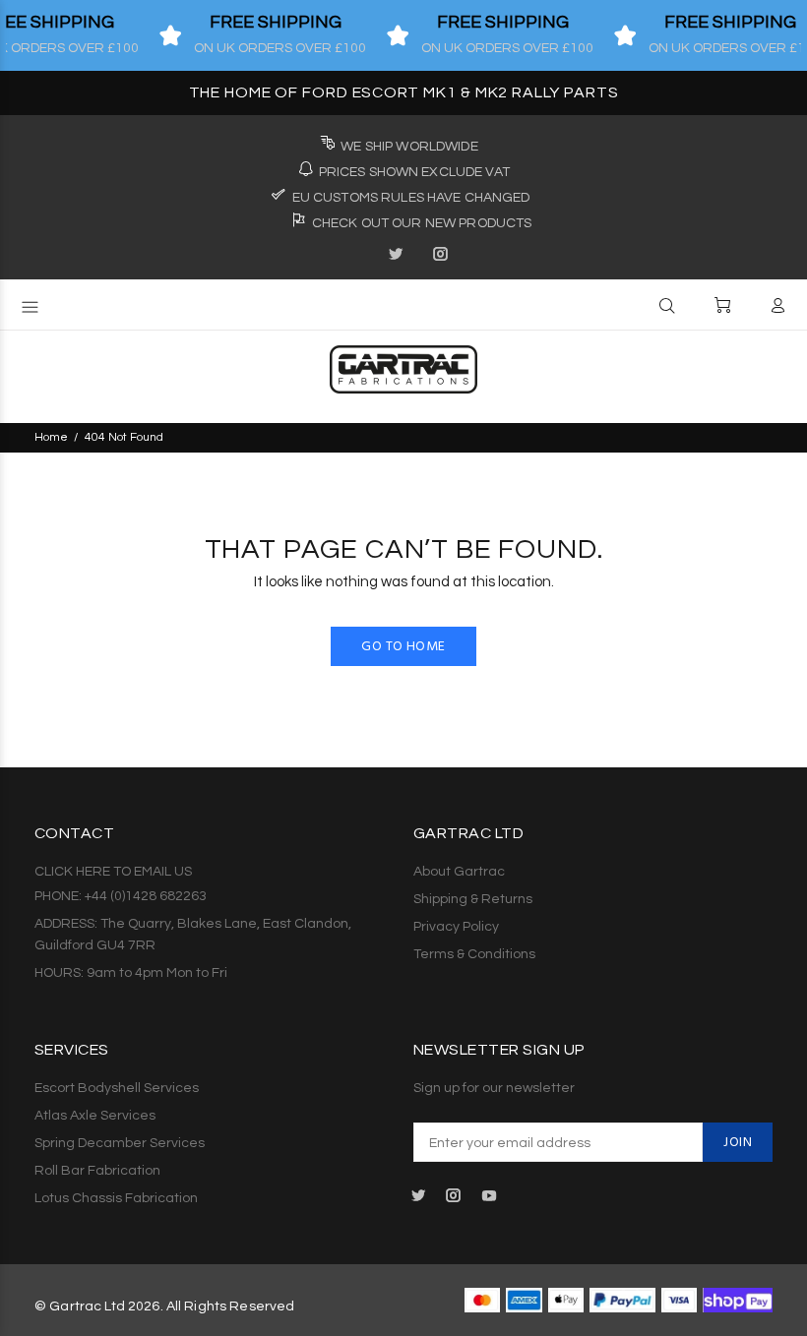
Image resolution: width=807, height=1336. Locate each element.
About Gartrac (459, 872)
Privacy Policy (456, 927)
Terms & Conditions (474, 954)
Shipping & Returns (472, 899)
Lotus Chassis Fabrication (116, 1198)
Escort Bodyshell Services (116, 1088)
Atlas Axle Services (94, 1116)
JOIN (737, 1142)
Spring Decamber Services (119, 1143)
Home (51, 437)
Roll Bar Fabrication (97, 1171)
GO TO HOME (403, 647)
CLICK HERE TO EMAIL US (113, 872)
